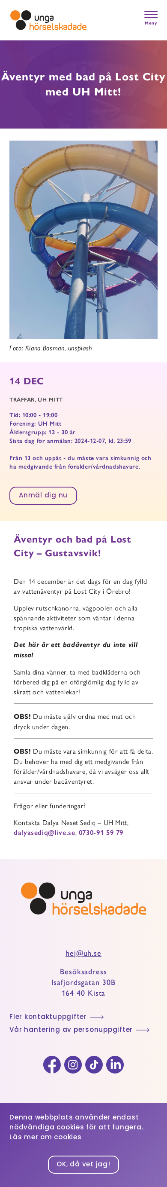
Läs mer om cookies (45, 1138)
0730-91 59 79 (101, 832)
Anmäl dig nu (43, 496)
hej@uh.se (83, 953)
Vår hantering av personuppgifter (71, 1030)
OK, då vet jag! (83, 1165)
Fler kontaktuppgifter (48, 1017)
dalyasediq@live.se (44, 832)
